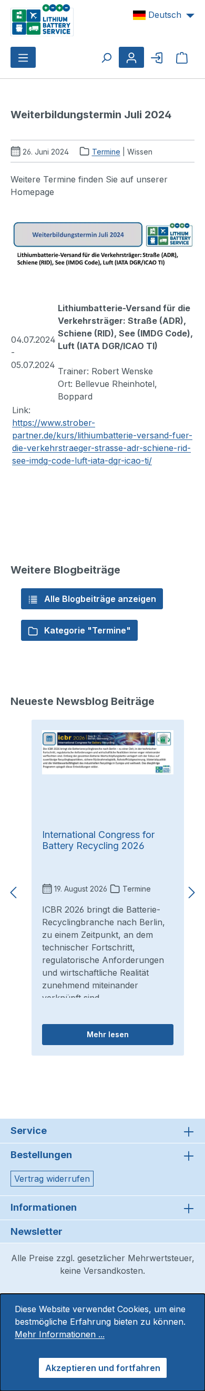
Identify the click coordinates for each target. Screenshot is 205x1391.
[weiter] (192, 893)
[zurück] (13, 893)
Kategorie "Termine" (86, 630)
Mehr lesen (108, 1034)
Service (29, 1130)
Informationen (44, 1207)
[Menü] (23, 57)
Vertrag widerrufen (52, 1178)
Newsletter (37, 1231)
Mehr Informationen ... (60, 1334)
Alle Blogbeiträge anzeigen (99, 599)
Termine (106, 151)
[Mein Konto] (131, 57)
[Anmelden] (156, 57)
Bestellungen (41, 1154)
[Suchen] (106, 57)
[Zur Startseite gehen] (42, 19)
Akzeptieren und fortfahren (102, 1368)
